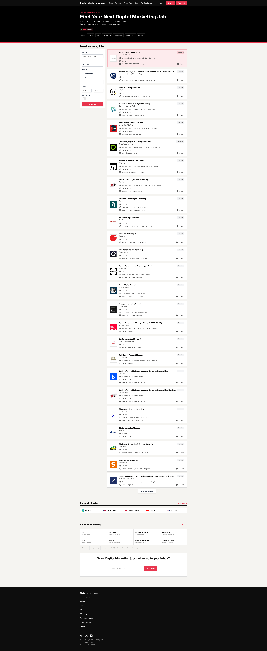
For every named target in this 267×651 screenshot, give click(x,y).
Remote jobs (86, 95)
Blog (136, 3)
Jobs (111, 3)
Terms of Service (86, 618)
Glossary (83, 614)
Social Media (130, 35)
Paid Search (107, 35)
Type (83, 61)
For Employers (146, 3)
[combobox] (92, 82)
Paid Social (105, 548)
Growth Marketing (132, 548)
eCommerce (84, 548)
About (82, 601)
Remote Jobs (85, 597)
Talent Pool (128, 3)
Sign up (170, 3)
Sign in (162, 3)
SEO (98, 35)
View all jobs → (182, 503)
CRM (122, 548)
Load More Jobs (147, 491)
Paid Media (118, 35)
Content (141, 35)
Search (84, 52)
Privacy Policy (85, 622)
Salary (84, 86)
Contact (83, 626)
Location (85, 78)
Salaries (83, 610)
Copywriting (95, 548)
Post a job (181, 3)
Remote (118, 3)
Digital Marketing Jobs (92, 3)
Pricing (83, 605)
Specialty (85, 69)
